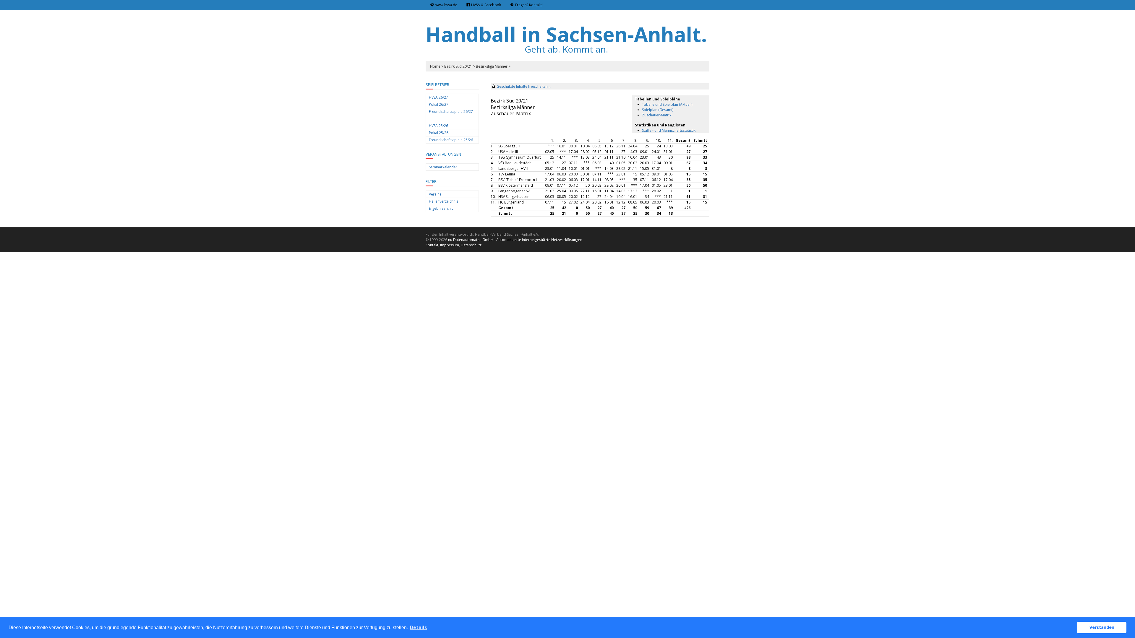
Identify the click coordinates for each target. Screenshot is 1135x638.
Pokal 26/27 (438, 104)
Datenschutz (471, 245)
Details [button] (418, 627)
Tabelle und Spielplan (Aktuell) (667, 104)
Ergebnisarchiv (441, 208)
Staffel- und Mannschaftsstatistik (668, 130)
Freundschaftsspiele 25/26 (451, 140)
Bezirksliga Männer (491, 66)
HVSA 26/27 (438, 97)
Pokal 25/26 (438, 133)
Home (435, 66)
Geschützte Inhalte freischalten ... (524, 86)
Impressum (449, 245)
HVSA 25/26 (438, 126)
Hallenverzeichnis (443, 201)
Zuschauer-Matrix (656, 115)
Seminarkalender (443, 167)
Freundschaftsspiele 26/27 (451, 111)
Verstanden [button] (1101, 627)
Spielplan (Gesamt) (657, 109)
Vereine (435, 194)
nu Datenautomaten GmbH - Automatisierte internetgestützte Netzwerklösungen (515, 239)
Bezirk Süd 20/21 (458, 66)
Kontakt (432, 245)
